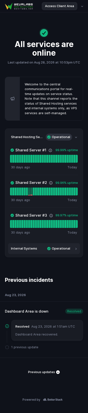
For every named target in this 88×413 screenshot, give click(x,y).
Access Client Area (59, 6)
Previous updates (42, 372)
